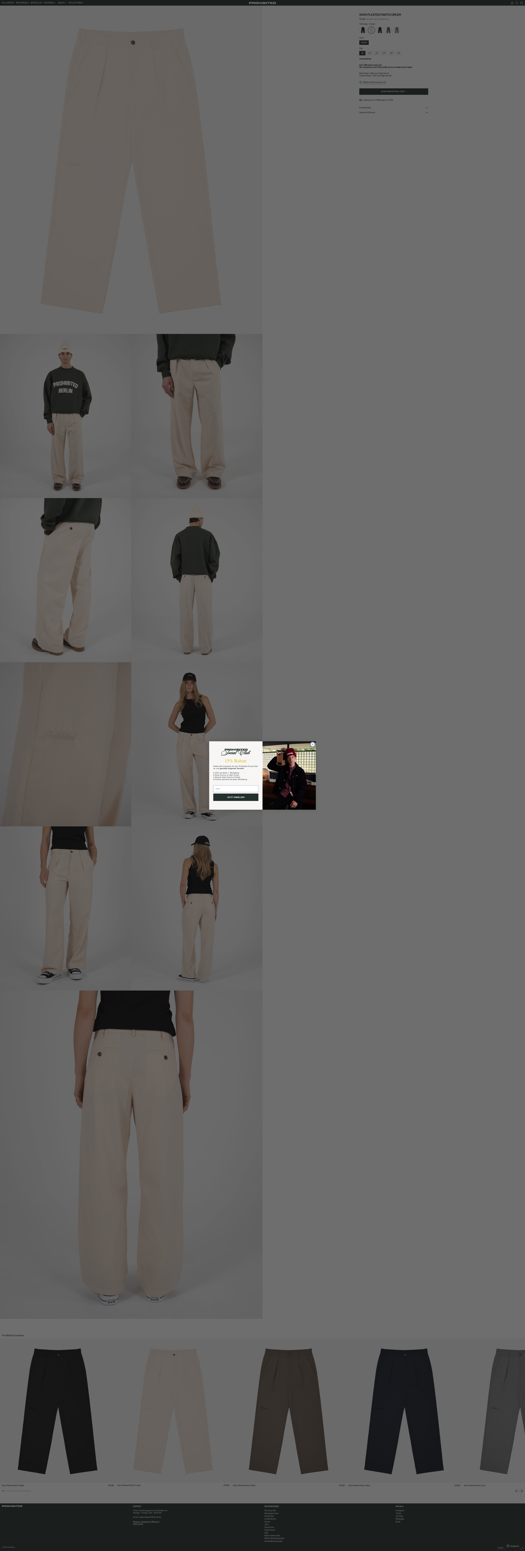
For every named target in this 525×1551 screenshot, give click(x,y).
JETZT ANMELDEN (235, 797)
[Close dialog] (313, 744)
